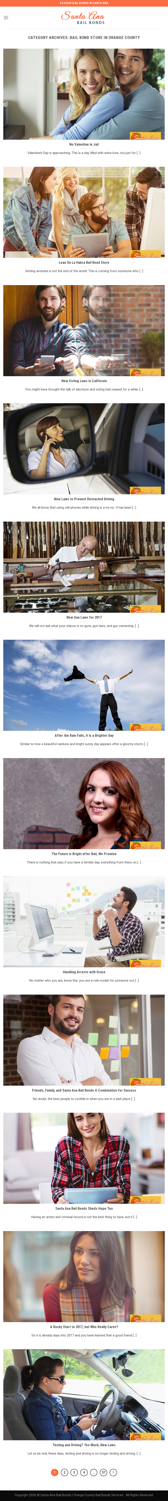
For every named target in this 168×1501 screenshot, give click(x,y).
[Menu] (6, 17)
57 (103, 1472)
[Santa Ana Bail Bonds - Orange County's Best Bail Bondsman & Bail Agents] (84, 17)
